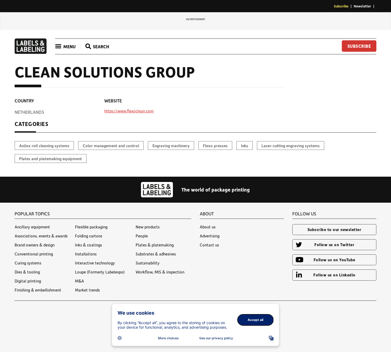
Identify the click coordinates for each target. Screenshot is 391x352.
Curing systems (28, 263)
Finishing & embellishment (38, 290)
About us (207, 226)
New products (148, 226)
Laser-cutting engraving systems (290, 145)
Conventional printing (34, 254)
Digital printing (28, 281)
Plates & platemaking (155, 244)
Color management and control (111, 145)
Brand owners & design (35, 244)
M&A (79, 281)
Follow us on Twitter (334, 244)
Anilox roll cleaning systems (44, 145)
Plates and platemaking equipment (50, 158)
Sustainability (148, 263)
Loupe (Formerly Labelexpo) (100, 272)
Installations (86, 254)
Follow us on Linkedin (334, 274)
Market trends (87, 290)
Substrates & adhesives (156, 254)
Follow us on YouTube (334, 259)
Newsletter (362, 6)
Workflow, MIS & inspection (160, 272)
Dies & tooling (27, 272)
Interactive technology (95, 263)
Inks (244, 145)
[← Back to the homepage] (31, 52)
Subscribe (341, 6)
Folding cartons (88, 235)
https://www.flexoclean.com (129, 111)
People (142, 235)
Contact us (209, 244)
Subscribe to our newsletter (334, 229)
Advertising (209, 235)
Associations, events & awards (41, 235)
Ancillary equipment (32, 226)
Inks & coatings (88, 244)
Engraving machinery (171, 145)
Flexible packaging (91, 226)
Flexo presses (215, 145)
